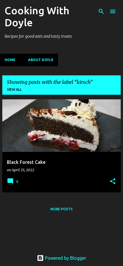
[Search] (101, 11)
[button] (112, 182)
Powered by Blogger (65, 258)
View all (14, 89)
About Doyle (40, 60)
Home (10, 60)
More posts (61, 209)
